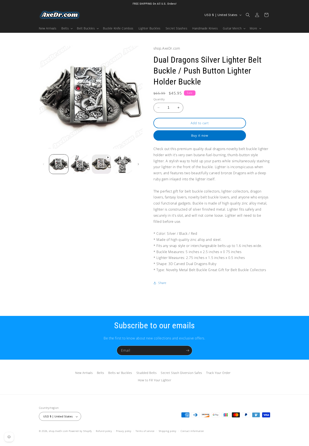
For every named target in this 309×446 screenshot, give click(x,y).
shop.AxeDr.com (58, 431)
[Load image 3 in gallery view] (122, 164)
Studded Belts (146, 373)
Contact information (192, 431)
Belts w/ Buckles (120, 373)
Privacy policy (123, 431)
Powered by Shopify (80, 431)
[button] (66, 28)
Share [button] (162, 283)
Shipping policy (168, 431)
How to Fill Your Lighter (154, 380)
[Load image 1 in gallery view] (58, 164)
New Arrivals (84, 373)
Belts (100, 373)
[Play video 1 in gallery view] (101, 164)
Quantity (159, 99)
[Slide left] (43, 164)
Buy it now (199, 135)
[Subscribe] (187, 350)
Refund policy (104, 431)
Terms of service (145, 431)
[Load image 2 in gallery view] (80, 164)
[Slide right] (138, 164)
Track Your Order (218, 373)
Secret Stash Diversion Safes (181, 373)
